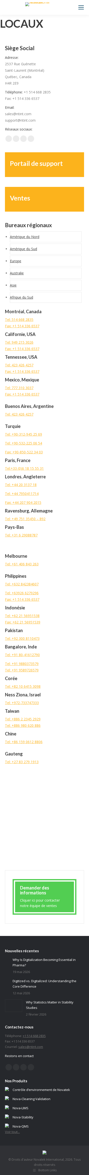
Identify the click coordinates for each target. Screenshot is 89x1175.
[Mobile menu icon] (81, 7)
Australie (17, 273)
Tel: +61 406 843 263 (22, 564)
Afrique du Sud (21, 297)
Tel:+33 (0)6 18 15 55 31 (24, 468)
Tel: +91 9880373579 (22, 663)
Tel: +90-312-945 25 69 (23, 434)
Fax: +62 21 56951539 (22, 622)
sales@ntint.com (30, 1046)
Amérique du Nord (24, 236)
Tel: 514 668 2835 (19, 319)
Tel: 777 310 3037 (19, 387)
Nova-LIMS (20, 1108)
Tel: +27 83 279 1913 (22, 761)
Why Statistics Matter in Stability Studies (49, 1005)
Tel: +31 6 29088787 (21, 535)
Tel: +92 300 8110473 (22, 638)
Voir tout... (12, 1132)
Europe (15, 261)
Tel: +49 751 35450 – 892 (25, 518)
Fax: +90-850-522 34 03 (24, 452)
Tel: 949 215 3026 (19, 342)
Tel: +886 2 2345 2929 (23, 719)
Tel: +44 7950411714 (22, 493)
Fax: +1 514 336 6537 (22, 326)
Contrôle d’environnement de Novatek (41, 1089)
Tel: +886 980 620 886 (23, 725)
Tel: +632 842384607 (22, 584)
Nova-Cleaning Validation (31, 1099)
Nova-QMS (21, 1126)
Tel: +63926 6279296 (22, 593)
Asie (13, 285)
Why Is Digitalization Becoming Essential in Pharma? (44, 962)
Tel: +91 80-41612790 (22, 654)
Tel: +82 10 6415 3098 (23, 686)
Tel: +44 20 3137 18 (21, 484)
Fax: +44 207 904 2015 (23, 502)
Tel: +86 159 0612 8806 (24, 741)
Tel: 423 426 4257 (19, 365)
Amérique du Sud (23, 248)
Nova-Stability (23, 1117)
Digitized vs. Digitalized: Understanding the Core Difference (44, 984)
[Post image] (7, 959)
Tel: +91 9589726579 (22, 670)
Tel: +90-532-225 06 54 (23, 443)
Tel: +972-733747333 (22, 702)
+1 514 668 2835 (34, 1036)
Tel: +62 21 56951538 (22, 615)
